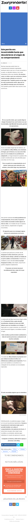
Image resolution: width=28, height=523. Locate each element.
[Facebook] (10, 504)
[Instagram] (14, 504)
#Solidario (22, 449)
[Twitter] (17, 504)
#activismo (5, 451)
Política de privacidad (14, 521)
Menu (3, 43)
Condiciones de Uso (9, 519)
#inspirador (14, 451)
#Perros (15, 449)
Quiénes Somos (20, 519)
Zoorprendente (5, 515)
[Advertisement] (14, 27)
